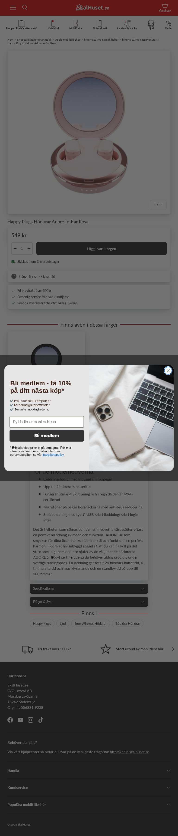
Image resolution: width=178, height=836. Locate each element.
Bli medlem (46, 436)
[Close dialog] (168, 370)
